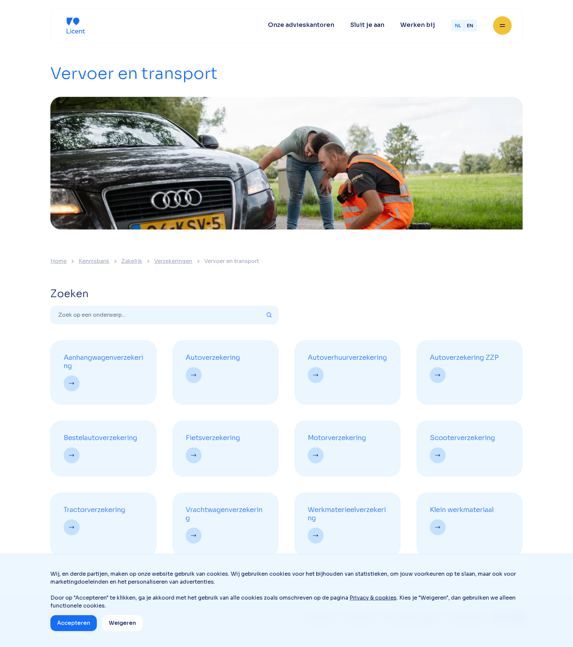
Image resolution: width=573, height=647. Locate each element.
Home (58, 261)
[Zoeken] (269, 315)
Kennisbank (94, 261)
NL (458, 26)
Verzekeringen (173, 261)
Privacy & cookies (373, 597)
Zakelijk (131, 261)
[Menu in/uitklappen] (502, 25)
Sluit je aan (367, 25)
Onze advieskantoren (301, 25)
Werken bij (417, 25)
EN (470, 26)
